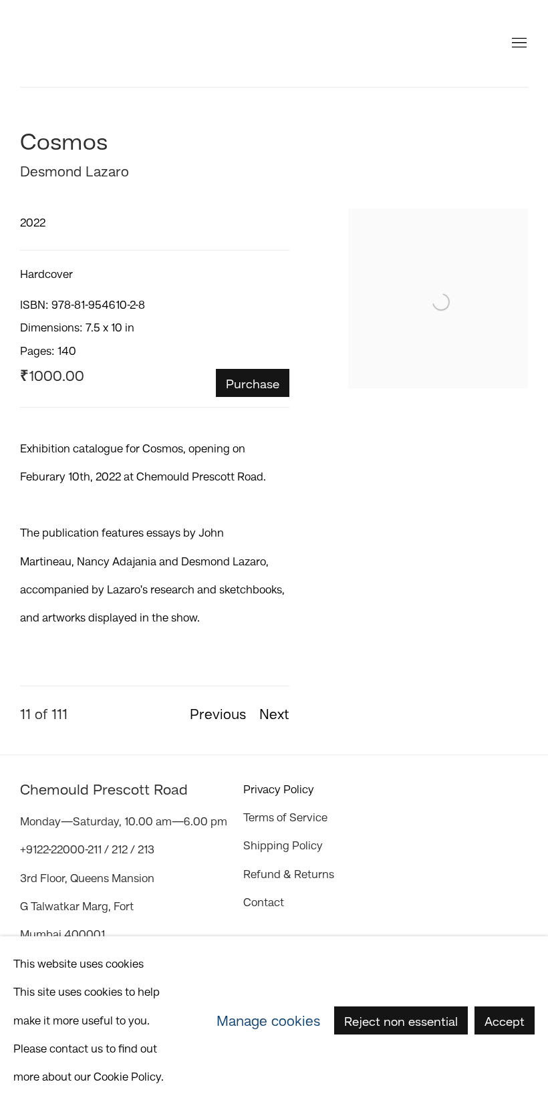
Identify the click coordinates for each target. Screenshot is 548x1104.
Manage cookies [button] (268, 1020)
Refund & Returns (288, 874)
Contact (263, 902)
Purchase (252, 383)
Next (274, 714)
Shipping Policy (283, 845)
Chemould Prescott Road (100, 43)
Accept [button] (505, 1020)
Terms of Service (285, 817)
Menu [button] (518, 43)
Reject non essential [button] (401, 1020)
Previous (218, 714)
